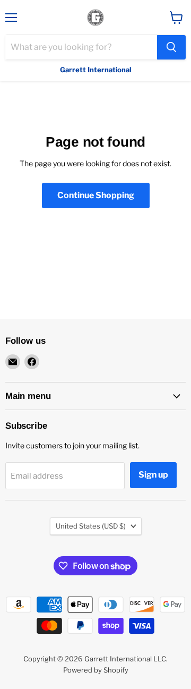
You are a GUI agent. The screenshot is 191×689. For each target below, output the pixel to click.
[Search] (171, 47)
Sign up (153, 475)
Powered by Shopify (95, 670)
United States (91, 526)
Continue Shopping (95, 195)
